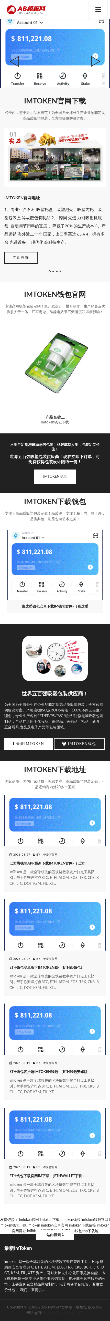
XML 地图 (51, 1313)
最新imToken (29, 744)
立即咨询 (21, 258)
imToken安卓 (55, 476)
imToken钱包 (70, 1220)
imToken (34, 1225)
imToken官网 (29, 1220)
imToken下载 (50, 1220)
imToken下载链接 (82, 1225)
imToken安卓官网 (54, 1225)
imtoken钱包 (81, 744)
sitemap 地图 (73, 1313)
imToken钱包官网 (55, 294)
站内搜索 (54, 1235)
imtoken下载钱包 (55, 501)
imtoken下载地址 (55, 769)
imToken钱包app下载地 (80, 1231)
